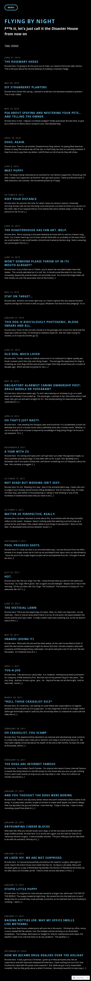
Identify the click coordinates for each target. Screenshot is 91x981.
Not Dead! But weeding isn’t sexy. (33, 483)
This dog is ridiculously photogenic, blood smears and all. (41, 323)
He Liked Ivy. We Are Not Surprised (33, 858)
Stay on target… (19, 296)
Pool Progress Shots (22, 545)
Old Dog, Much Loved (22, 354)
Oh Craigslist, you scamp (26, 733)
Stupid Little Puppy (21, 889)
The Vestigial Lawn (20, 608)
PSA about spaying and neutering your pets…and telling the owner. (43, 114)
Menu (11, 7)
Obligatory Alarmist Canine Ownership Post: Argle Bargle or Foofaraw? (43, 387)
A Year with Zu (17, 451)
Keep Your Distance (21, 199)
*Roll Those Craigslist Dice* (28, 701)
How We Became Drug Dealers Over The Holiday (44, 955)
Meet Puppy (14, 170)
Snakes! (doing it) (19, 639)
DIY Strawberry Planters (26, 87)
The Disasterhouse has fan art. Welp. (36, 230)
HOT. (8, 576)
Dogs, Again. (15, 142)
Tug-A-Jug (13, 670)
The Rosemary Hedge (21, 62)
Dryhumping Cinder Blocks (27, 826)
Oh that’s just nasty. (22, 420)
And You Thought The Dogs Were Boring (38, 795)
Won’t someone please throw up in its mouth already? (37, 263)
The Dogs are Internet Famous (30, 764)
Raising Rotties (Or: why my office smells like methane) (39, 922)
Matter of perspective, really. (30, 514)
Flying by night (30, 21)
